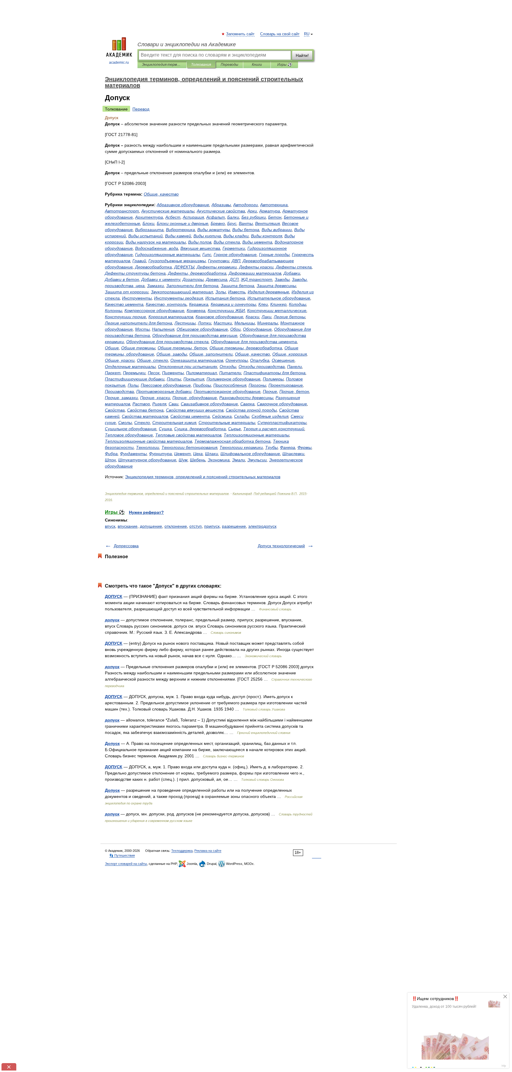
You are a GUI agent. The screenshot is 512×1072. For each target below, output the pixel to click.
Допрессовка (126, 545)
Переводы (229, 65)
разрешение (234, 526)
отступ (195, 526)
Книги (257, 65)
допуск (112, 619)
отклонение (175, 526)
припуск (212, 526)
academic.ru (119, 62)
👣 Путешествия (122, 855)
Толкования (201, 65)
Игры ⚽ (284, 65)
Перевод (140, 109)
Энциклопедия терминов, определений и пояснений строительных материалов (162, 65)
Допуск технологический (281, 545)
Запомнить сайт (241, 34)
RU (306, 34)
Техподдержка (182, 850)
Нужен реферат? (146, 512)
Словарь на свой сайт (280, 34)
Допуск (112, 743)
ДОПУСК (113, 596)
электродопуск (262, 526)
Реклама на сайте (207, 850)
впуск (110, 526)
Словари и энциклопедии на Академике (186, 44)
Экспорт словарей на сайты (126, 863)
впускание (127, 526)
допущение (151, 526)
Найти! (302, 55)
